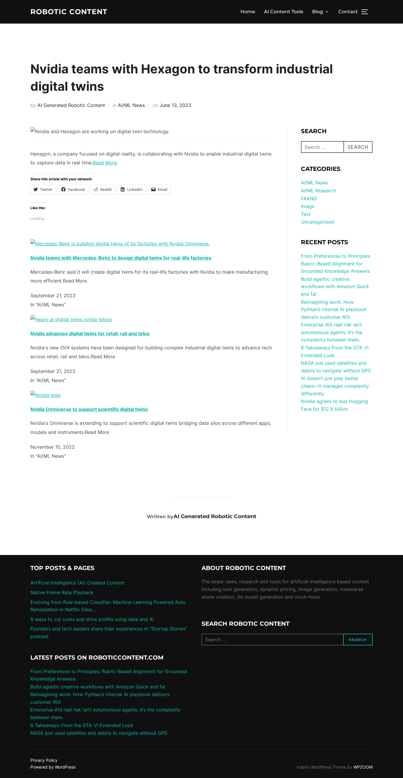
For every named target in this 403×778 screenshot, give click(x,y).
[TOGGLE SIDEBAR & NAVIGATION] (367, 11)
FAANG (309, 198)
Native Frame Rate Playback (62, 592)
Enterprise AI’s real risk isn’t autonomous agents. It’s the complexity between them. (331, 332)
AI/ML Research (318, 191)
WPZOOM (363, 766)
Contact (348, 11)
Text (306, 214)
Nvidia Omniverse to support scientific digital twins (89, 409)
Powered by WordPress (53, 766)
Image (307, 206)
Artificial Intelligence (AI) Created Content (77, 583)
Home (247, 11)
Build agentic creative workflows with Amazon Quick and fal (335, 286)
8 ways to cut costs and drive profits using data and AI (92, 619)
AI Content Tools (283, 11)
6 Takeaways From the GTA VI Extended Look (81, 725)
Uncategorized (317, 222)
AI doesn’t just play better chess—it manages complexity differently (335, 385)
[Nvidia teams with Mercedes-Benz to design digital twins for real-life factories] (120, 244)
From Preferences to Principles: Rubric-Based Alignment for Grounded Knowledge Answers (336, 263)
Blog (317, 11)
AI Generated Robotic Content (71, 105)
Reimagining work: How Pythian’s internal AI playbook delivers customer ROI (334, 309)
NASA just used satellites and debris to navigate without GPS (98, 733)
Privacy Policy (44, 760)
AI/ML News (131, 105)
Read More (105, 163)
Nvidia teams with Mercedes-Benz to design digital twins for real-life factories (120, 258)
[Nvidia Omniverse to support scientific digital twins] (45, 395)
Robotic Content (68, 11)
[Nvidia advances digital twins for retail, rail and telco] (71, 319)
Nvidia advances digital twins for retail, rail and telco (90, 333)
